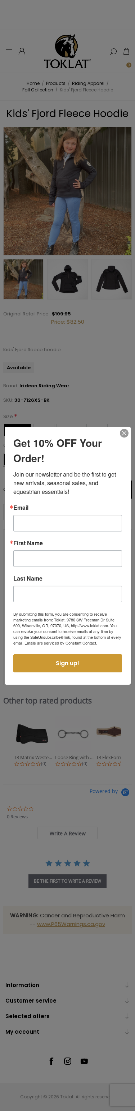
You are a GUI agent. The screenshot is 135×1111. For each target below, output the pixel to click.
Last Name (27, 578)
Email (20, 508)
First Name (28, 543)
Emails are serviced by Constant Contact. (60, 643)
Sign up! (67, 663)
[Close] (124, 433)
